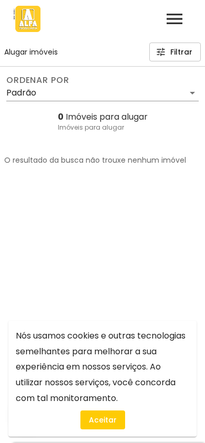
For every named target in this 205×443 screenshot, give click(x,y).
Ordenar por (37, 80)
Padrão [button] (21, 93)
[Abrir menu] (174, 19)
